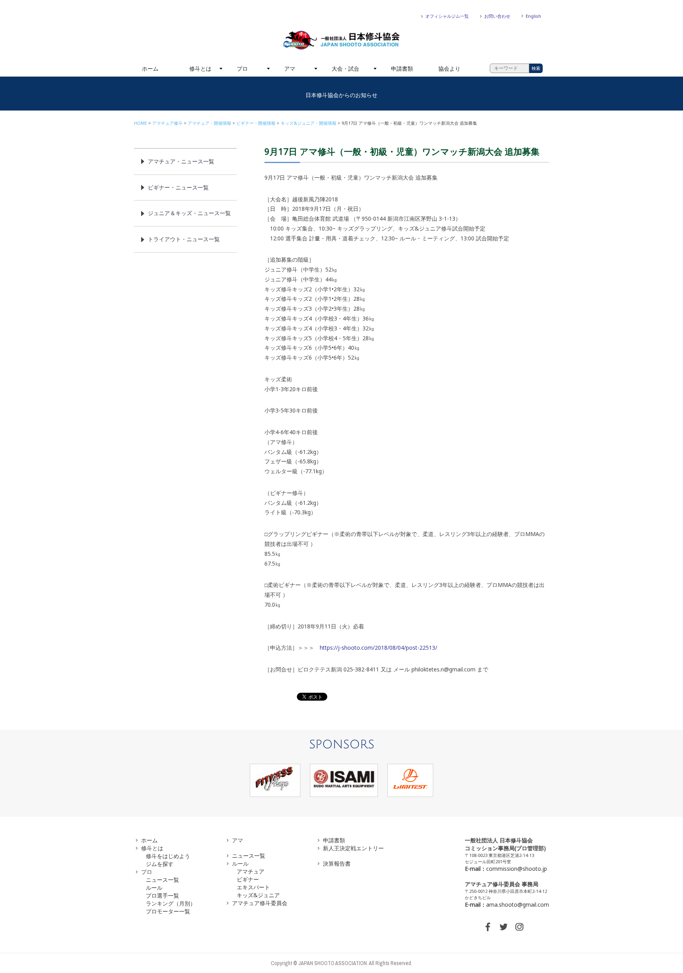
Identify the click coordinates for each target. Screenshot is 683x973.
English (533, 16)
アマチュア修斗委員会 (259, 903)
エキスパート (253, 887)
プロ (242, 68)
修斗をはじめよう (168, 856)
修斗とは (200, 68)
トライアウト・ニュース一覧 (184, 239)
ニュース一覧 (162, 879)
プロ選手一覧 (162, 895)
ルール (154, 887)
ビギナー (248, 879)
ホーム (150, 68)
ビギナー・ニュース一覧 (178, 187)
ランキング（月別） (171, 903)
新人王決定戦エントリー (353, 848)
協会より (449, 68)
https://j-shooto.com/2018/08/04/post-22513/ (378, 647)
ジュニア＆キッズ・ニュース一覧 (189, 213)
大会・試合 (345, 68)
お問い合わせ (497, 16)
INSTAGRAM (519, 927)
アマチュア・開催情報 (209, 123)
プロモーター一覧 (168, 911)
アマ (289, 68)
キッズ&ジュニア (258, 895)
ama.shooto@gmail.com (517, 904)
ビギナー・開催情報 (255, 123)
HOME (140, 123)
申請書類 (402, 68)
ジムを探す (160, 864)
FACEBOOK (487, 927)
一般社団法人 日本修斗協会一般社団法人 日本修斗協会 (341, 40)
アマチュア (250, 871)
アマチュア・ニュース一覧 (181, 161)
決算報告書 (337, 863)
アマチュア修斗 (167, 123)
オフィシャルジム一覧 (447, 16)
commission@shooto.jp (516, 868)
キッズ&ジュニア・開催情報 (308, 123)
